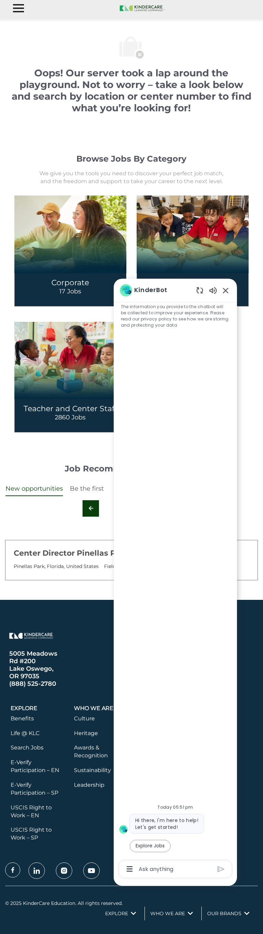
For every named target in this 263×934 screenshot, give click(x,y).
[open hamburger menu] (18, 8)
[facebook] (12, 870)
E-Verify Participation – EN (35, 766)
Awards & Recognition (91, 751)
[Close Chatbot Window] (225, 290)
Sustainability (92, 770)
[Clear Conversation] (200, 290)
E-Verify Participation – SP (34, 789)
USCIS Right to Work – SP (31, 833)
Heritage (86, 733)
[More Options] (129, 869)
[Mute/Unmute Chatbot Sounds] (213, 290)
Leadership (89, 785)
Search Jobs (27, 747)
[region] (175, 579)
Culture (84, 718)
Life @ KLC (25, 733)
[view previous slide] (91, 508)
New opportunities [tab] (34, 488)
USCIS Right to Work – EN (31, 811)
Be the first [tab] (87, 488)
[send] (221, 869)
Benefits (22, 718)
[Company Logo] (141, 8)
